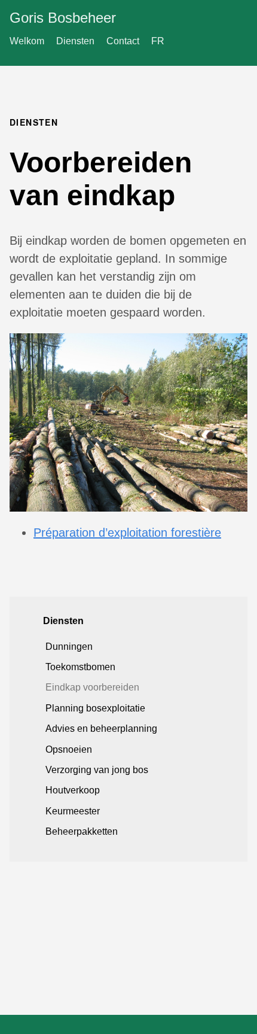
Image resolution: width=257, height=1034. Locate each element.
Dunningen (69, 646)
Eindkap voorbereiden (92, 687)
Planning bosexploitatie (95, 708)
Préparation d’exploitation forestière (127, 532)
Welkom (27, 41)
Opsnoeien (68, 749)
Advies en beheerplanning (101, 728)
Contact (122, 41)
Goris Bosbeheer (63, 18)
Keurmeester (72, 811)
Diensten (75, 41)
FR (157, 41)
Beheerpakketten (81, 831)
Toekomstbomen (80, 667)
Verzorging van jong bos (96, 770)
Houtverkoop (72, 790)
